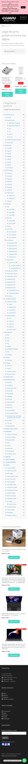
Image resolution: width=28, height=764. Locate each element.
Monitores (9, 296)
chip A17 (9, 151)
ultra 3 (10, 137)
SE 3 (10, 131)
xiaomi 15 (11, 326)
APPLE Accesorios (9, 114)
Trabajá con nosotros (8, 699)
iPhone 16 (9, 187)
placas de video (12, 504)
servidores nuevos (11, 454)
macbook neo (12, 257)
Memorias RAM (11, 440)
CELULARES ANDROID (10, 299)
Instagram (5, 697)
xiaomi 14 (11, 324)
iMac (8, 206)
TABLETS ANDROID (10, 459)
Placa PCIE (9, 407)
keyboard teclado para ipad (13, 139)
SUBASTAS (7, 456)
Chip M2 (9, 156)
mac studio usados (11, 484)
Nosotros (5, 715)
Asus (8, 338)
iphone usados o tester (12, 476)
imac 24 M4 (11, 215)
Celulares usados (11, 468)
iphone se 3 (12, 198)
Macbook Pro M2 (11, 282)
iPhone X (9, 201)
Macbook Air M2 (13, 245)
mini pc (9, 368)
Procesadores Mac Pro (12, 413)
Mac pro (9, 226)
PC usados (9, 501)
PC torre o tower (11, 374)
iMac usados (10, 473)
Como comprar (6, 711)
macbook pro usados (12, 490)
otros (8, 442)
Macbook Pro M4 (11, 287)
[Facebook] (3, 744)
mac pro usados (11, 482)
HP (8, 343)
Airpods (9, 117)
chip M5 (9, 165)
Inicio (4, 26)
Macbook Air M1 (13, 243)
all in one (9, 365)
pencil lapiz (10, 167)
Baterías (9, 382)
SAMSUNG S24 (12, 307)
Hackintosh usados (11, 470)
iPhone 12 (9, 176)
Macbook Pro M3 (11, 285)
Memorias (9, 399)
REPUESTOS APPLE (10, 379)
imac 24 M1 (11, 209)
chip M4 (9, 162)
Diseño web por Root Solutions (9, 755)
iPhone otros (10, 193)
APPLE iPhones (9, 170)
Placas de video (11, 410)
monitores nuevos (11, 371)
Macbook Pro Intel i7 (12, 276)
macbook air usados (12, 487)
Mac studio (9, 229)
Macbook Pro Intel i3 (12, 271)
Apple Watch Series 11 (14, 126)
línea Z (10, 304)
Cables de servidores (12, 434)
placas (8, 445)
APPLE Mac (8, 204)
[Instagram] (6, 744)
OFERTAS (7, 357)
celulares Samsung (11, 301)
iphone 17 (9, 190)
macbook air (10, 240)
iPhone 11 (9, 173)
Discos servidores (11, 437)
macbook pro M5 (13, 262)
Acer (8, 335)
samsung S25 (12, 310)
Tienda (4, 713)
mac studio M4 (12, 237)
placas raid (9, 448)
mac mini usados (11, 479)
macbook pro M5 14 (15, 265)
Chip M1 (9, 153)
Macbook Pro (10, 259)
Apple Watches (11, 120)
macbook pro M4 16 (14, 293)
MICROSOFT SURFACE (12, 349)
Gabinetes (9, 360)
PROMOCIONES (9, 377)
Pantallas (9, 405)
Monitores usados (11, 495)
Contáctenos (6, 718)
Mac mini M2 (12, 220)
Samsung (9, 354)
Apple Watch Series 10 (14, 123)
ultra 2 (10, 134)
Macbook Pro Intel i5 (12, 273)
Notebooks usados (11, 498)
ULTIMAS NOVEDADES (10, 462)
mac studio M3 (12, 234)
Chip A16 (9, 148)
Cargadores (10, 385)
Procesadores (10, 451)
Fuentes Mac (10, 393)
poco (10, 318)
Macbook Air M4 (13, 251)
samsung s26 (12, 312)
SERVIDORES (8, 431)
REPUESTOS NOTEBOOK (11, 429)
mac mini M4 (12, 223)
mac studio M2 (12, 232)
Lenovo (9, 346)
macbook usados (11, 493)
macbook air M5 (13, 254)
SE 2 (10, 128)
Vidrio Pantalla (10, 426)
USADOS (7, 465)
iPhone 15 (9, 184)
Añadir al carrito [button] (7, 94)
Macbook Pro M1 (11, 279)
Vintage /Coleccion (11, 515)
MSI (8, 352)
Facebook (5, 695)
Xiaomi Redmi (12, 329)
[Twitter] (8, 744)
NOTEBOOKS (8, 332)
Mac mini (9, 218)
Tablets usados (11, 509)
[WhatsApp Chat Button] (24, 760)
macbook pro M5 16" (16, 268)
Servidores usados (11, 507)
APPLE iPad (8, 145)
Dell (8, 340)
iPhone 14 (9, 181)
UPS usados (10, 512)
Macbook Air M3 (13, 248)
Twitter (5, 693)
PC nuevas (7, 363)
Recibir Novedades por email (9, 730)
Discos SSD (9, 391)
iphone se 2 (12, 195)
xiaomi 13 (11, 321)
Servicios (5, 716)
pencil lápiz (10, 142)
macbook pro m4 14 (14, 290)
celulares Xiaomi (11, 315)
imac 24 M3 (11, 212)
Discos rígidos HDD (11, 388)
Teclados (9, 420)
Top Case (9, 423)
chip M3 (9, 159)
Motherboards (10, 402)
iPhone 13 (9, 179)
